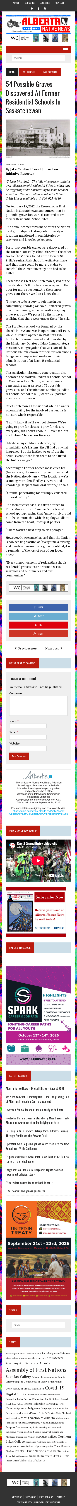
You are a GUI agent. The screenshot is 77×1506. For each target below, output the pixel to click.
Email (13, 732)
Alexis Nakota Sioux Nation (18, 1358)
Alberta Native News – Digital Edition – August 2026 (35, 1088)
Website (14, 743)
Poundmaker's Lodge (30, 1446)
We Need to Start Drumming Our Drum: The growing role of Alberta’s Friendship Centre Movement (37, 1099)
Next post (52, 648)
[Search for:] (38, 1325)
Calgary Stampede (14, 1381)
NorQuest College (46, 1436)
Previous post (27, 648)
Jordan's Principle (47, 1413)
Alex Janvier (38, 1358)
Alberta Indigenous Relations (55, 1353)
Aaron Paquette (12, 1353)
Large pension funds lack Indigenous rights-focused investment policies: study (34, 1172)
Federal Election (34, 1404)
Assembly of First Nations (36, 1369)
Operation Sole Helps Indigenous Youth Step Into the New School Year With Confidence (37, 1146)
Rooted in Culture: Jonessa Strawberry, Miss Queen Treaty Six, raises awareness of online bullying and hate (37, 1120)
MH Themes (55, 1502)
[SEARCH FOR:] (38, 57)
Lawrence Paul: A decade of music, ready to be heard (35, 1110)
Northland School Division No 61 (52, 1441)
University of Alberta (32, 1460)
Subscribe (30, 2)
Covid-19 (55, 1387)
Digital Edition (17, 1394)
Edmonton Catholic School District (44, 1394)
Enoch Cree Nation (14, 1404)
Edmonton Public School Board (50, 1399)
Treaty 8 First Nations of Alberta (38, 1451)
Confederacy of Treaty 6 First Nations (43, 1381)
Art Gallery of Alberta (34, 1363)
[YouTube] (45, 8)
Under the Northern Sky (43, 1456)
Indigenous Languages (40, 1408)
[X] (32, 8)
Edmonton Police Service (19, 1399)
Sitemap (61, 1497)
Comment (15, 693)
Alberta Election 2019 (29, 1353)
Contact (60, 2)
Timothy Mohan (46, 1446)
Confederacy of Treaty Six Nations (25, 1388)
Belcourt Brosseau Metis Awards (48, 1377)
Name (13, 721)
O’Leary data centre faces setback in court (29, 1183)
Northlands (30, 1441)
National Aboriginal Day (29, 1422)
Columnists (29, 72)
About (16, 2)
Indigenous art (20, 1408)
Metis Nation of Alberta (38, 1418)
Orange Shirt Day (13, 1446)
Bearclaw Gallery (18, 1376)
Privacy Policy (46, 1497)
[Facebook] (38, 8)
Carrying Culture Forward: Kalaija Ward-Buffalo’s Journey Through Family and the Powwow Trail (37, 1133)
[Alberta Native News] (38, 24)
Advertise (45, 2)
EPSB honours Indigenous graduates (25, 1191)
